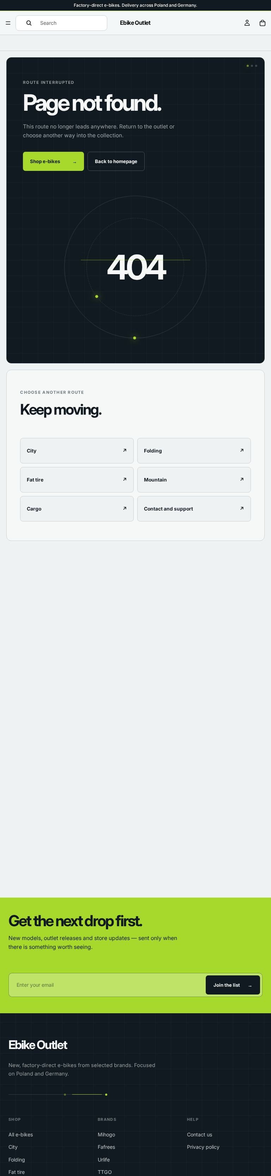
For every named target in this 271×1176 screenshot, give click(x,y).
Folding (16, 1160)
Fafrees (106, 1147)
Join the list (232, 985)
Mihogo (106, 1134)
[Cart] (262, 23)
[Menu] (8, 23)
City (13, 1147)
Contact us (199, 1134)
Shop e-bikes (53, 161)
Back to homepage (116, 161)
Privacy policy (203, 1147)
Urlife (104, 1160)
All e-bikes (20, 1134)
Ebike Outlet (37, 1044)
